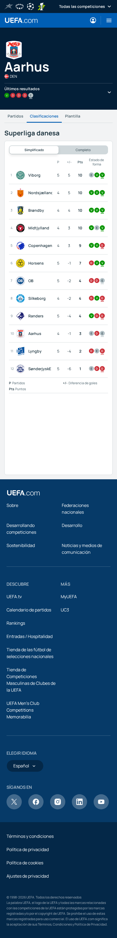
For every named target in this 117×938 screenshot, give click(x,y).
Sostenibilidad (21, 545)
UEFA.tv (14, 597)
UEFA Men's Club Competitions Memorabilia (23, 710)
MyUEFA (69, 597)
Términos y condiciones (30, 836)
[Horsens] (21, 263)
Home (21, 20)
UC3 (65, 610)
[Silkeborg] (21, 298)
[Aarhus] (21, 333)
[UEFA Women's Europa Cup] (41, 6)
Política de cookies (25, 863)
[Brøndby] (21, 210)
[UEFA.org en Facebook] (36, 808)
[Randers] (21, 316)
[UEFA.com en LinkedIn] (79, 808)
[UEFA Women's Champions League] (19, 6)
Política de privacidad (28, 849)
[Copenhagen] (21, 245)
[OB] (21, 280)
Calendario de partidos (29, 610)
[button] (107, 20)
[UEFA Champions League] (30, 6)
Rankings (16, 623)
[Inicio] (23, 493)
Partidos (15, 116)
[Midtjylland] (21, 228)
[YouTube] (101, 808)
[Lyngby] (21, 351)
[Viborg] (21, 175)
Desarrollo (72, 525)
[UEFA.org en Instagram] (57, 808)
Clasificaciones (44, 116)
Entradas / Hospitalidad (30, 636)
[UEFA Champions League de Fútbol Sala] (8, 6)
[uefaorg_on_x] (14, 808)
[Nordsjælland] (21, 192)
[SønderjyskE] (21, 368)
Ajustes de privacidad (28, 876)
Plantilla (72, 116)
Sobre (12, 505)
